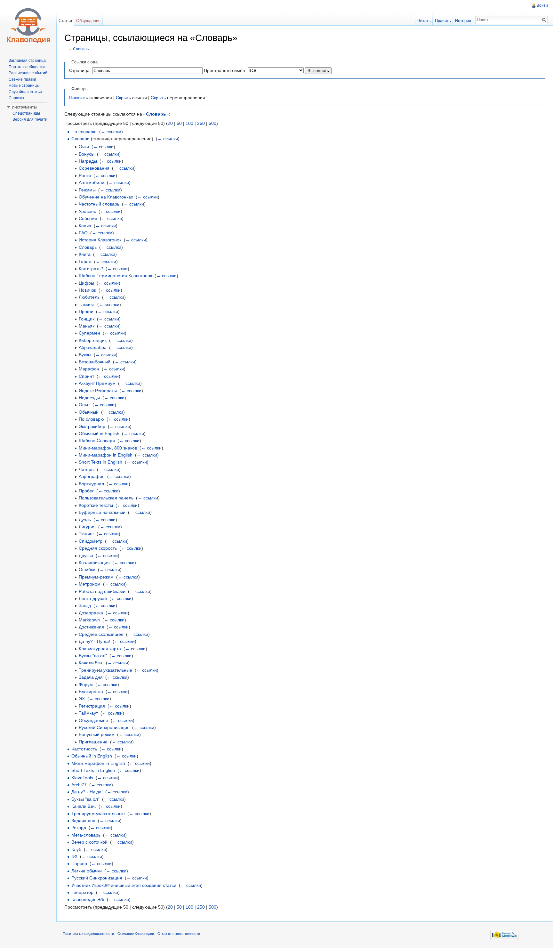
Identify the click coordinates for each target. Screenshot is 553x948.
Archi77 (79, 784)
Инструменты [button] (24, 107)
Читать (424, 20)
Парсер (79, 863)
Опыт (84, 404)
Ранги (85, 175)
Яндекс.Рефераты (98, 390)
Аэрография (92, 476)
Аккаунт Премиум (97, 383)
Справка (16, 98)
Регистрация (92, 706)
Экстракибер (92, 426)
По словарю (84, 131)
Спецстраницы (26, 113)
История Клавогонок (100, 239)
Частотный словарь (99, 204)
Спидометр (90, 541)
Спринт (86, 376)
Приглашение (93, 741)
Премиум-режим (96, 576)
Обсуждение (88, 20)
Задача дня (91, 677)
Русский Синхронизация (104, 727)
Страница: (80, 70)
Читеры (86, 469)
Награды (88, 161)
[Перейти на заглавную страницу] (28, 25)
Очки (84, 146)
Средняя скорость (98, 548)
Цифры (86, 283)
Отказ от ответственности (178, 934)
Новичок (87, 290)
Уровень (87, 211)
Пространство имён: (225, 70)
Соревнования (94, 168)
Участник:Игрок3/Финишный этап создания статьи (123, 885)
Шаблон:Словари (97, 440)
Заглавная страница (27, 60)
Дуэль (85, 519)
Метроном (89, 584)
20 (170, 123)
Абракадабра (93, 347)
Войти (542, 5)
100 (189, 123)
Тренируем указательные (105, 670)
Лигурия (87, 526)
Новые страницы (24, 85)
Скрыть (123, 97)
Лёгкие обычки (86, 870)
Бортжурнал (91, 483)
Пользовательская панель (106, 497)
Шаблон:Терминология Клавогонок (115, 275)
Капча (85, 225)
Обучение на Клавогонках (106, 196)
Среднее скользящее (101, 634)
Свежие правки (22, 79)
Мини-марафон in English (105, 455)
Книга (85, 254)
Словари (80, 138)
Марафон (89, 368)
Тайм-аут (88, 713)
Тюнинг (86, 533)
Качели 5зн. (91, 662)
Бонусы (86, 154)
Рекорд (78, 827)
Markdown (89, 619)
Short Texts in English (100, 462)
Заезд (85, 605)
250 (201, 123)
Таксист (87, 304)
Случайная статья (25, 92)
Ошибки (87, 569)
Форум (86, 684)
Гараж (85, 261)
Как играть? (91, 268)
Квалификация (94, 562)
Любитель (89, 297)
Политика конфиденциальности (88, 934)
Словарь (81, 49)
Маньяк (86, 325)
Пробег (86, 490)
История (463, 20)
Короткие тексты (96, 505)
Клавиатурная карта (100, 648)
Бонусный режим (97, 734)
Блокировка (91, 691)
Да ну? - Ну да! (94, 641)
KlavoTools (82, 777)
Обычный (89, 412)
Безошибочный (94, 361)
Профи (86, 311)
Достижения (91, 626)
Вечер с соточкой (89, 842)
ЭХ (82, 698)
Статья (65, 20)
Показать (78, 97)
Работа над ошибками (102, 591)
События (88, 218)
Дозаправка (91, 612)
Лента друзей (93, 598)
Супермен (89, 333)
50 (179, 123)
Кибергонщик (93, 340)
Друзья (86, 555)
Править (443, 20)
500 (212, 123)
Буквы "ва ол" (93, 655)
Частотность (84, 748)
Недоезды (89, 397)
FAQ (83, 232)
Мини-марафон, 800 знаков (108, 447)
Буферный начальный (102, 512)
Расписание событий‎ (28, 73)
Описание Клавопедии (135, 934)
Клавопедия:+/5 (87, 899)
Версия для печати (29, 119)
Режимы (87, 189)
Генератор (82, 892)
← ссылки (111, 131)
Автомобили (91, 182)
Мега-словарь (85, 835)
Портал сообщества (27, 67)
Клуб (76, 849)
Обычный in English (99, 433)
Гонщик (86, 318)
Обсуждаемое (93, 720)
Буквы (85, 354)
